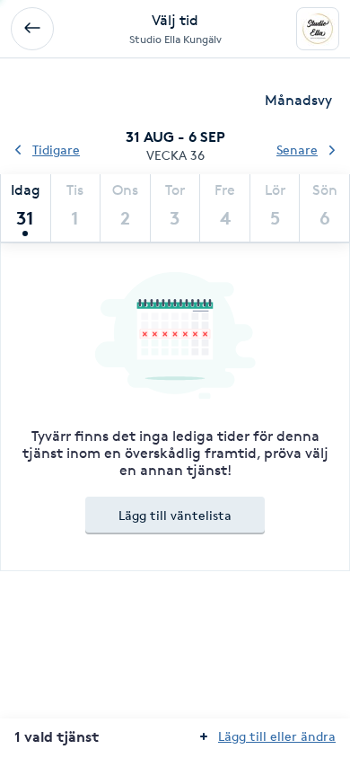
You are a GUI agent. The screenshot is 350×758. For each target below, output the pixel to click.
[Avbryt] (32, 28)
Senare (297, 149)
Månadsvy (298, 100)
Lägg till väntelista (175, 515)
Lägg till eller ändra (277, 736)
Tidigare (56, 149)
